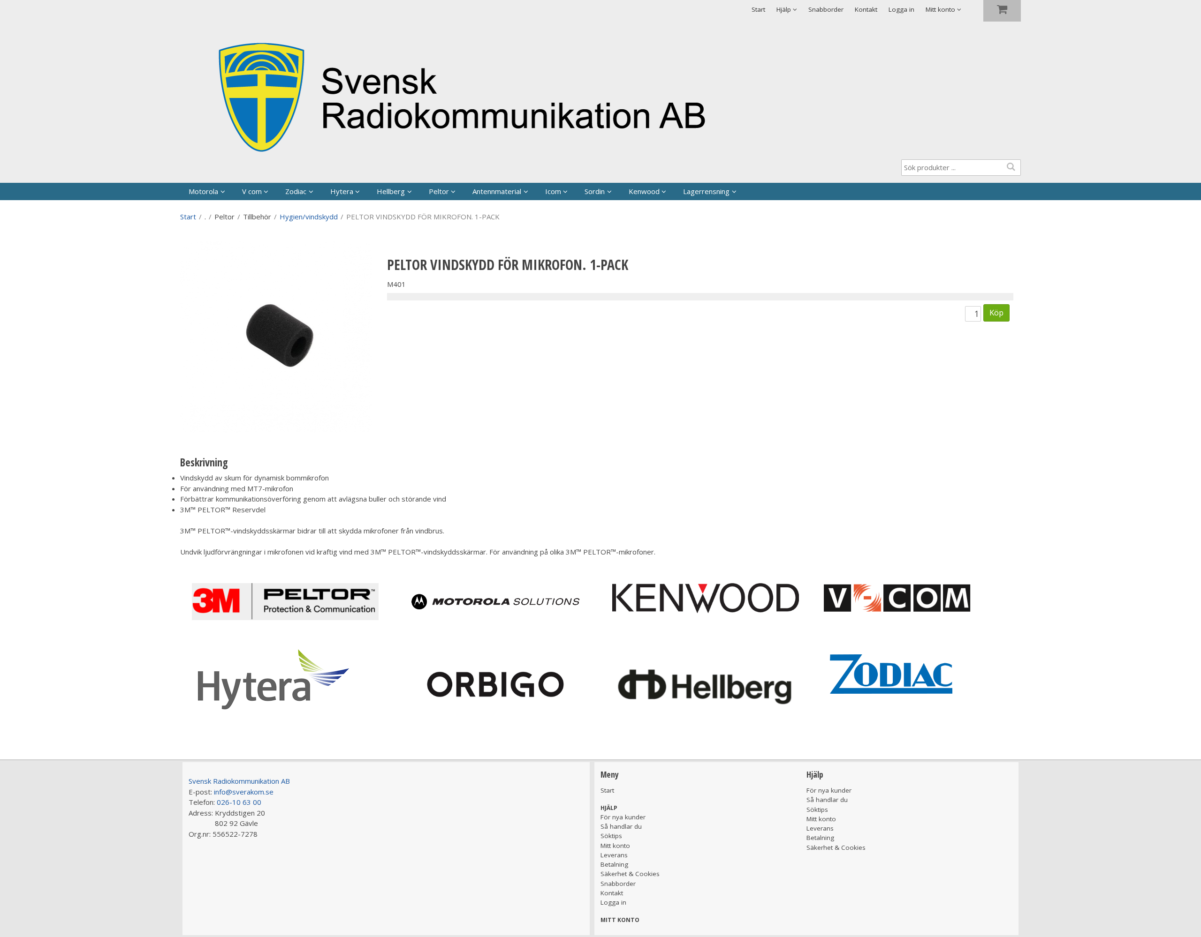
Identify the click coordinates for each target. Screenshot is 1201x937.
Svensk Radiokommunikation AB (239, 781)
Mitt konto (615, 845)
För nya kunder (623, 817)
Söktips (611, 836)
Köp (996, 312)
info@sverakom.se (244, 791)
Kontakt (866, 9)
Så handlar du (621, 826)
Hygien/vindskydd (309, 216)
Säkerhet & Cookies (630, 874)
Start (758, 9)
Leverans (614, 855)
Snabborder (826, 9)
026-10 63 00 (239, 802)
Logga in (901, 9)
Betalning (614, 864)
